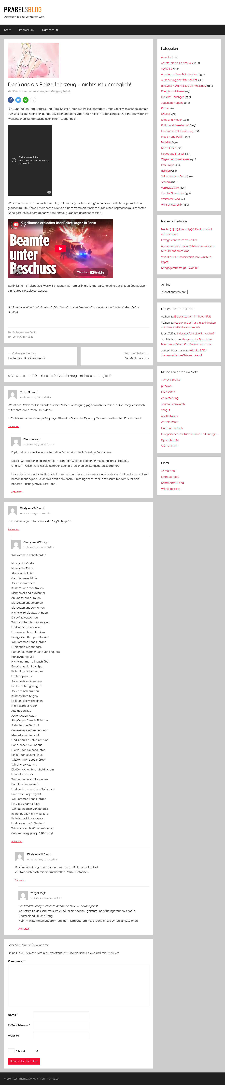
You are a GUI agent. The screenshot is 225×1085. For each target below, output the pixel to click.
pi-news (166, 386)
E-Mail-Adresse (19, 1025)
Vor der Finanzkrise (172, 193)
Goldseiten (168, 392)
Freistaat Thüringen (172, 97)
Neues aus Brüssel (172, 153)
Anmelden (168, 470)
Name (13, 1014)
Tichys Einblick (170, 380)
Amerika (166, 57)
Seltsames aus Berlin (24, 332)
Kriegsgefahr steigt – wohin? (179, 268)
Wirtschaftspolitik (171, 204)
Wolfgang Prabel (60, 91)
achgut (165, 410)
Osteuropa (167, 165)
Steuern (166, 182)
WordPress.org (170, 488)
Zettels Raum (170, 422)
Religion (166, 170)
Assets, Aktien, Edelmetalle (177, 63)
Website (13, 1035)
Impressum (26, 29)
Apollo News (169, 416)
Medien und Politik (172, 136)
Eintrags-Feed (170, 476)
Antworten (13, 426)
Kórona (165, 114)
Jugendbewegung (172, 102)
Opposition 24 (170, 440)
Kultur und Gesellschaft (175, 125)
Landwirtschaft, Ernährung (177, 131)
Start (7, 29)
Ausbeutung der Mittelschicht (179, 80)
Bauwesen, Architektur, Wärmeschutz (184, 85)
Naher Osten (168, 148)
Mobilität (166, 142)
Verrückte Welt (170, 187)
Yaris (30, 336)
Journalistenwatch (173, 404)
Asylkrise (166, 68)
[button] (11, 100)
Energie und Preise (172, 91)
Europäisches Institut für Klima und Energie (189, 434)
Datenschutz (50, 29)
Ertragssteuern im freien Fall (179, 240)
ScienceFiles (169, 446)
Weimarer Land (170, 199)
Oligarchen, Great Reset (175, 159)
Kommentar (16, 961)
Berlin (16, 336)
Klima (164, 108)
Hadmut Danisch (172, 428)
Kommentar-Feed (172, 482)
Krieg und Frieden (171, 119)
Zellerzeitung (170, 398)
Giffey (23, 336)
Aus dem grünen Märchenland (179, 74)
